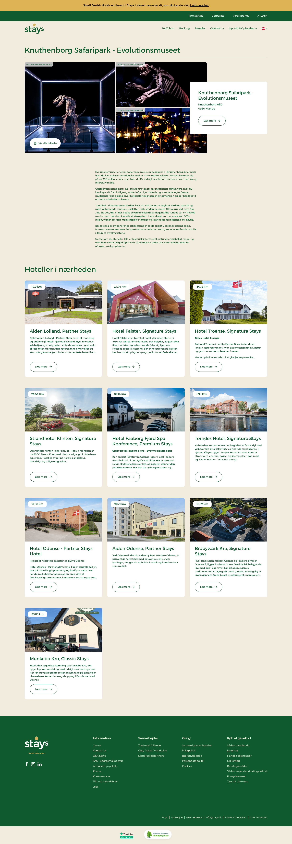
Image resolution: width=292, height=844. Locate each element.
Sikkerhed (233, 760)
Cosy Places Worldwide (152, 750)
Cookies (187, 766)
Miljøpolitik (189, 750)
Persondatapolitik (193, 760)
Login (263, 15)
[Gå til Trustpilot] (126, 835)
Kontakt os (99, 750)
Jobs (96, 786)
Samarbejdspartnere (151, 755)
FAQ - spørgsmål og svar (108, 760)
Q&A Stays (99, 755)
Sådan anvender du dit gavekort (247, 771)
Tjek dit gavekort (237, 781)
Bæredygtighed (192, 755)
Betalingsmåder (237, 766)
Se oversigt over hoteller (197, 745)
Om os (97, 745)
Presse (97, 771)
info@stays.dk (213, 817)
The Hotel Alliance (149, 745)
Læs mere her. (199, 5)
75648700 (240, 817)
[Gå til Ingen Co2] (158, 835)
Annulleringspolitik (105, 766)
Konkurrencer (101, 776)
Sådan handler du (238, 745)
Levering (232, 750)
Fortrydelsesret (236, 776)
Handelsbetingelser (239, 755)
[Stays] (34, 28)
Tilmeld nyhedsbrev (105, 781)
